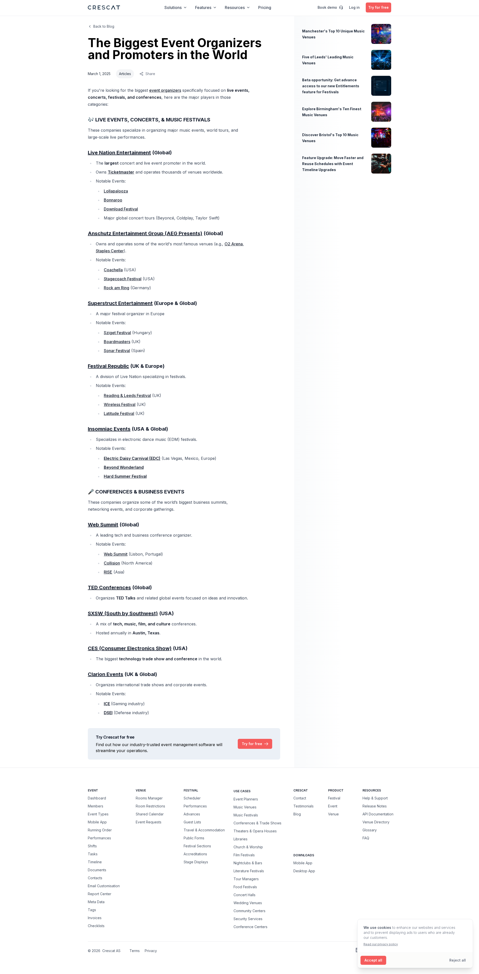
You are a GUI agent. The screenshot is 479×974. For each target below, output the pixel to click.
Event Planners (246, 799)
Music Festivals (246, 815)
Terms (134, 951)
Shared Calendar (150, 814)
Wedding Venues (248, 902)
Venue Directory (375, 822)
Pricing (264, 7)
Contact (299, 798)
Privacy (151, 951)
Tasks (93, 854)
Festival (334, 798)
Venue (333, 814)
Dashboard (97, 798)
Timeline (95, 862)
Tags (92, 910)
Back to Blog (103, 26)
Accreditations (195, 854)
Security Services (248, 918)
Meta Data (96, 902)
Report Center (99, 894)
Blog (297, 814)
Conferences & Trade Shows (257, 823)
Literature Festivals (249, 871)
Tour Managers (246, 879)
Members (95, 806)
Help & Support (375, 798)
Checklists (96, 926)
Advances (192, 814)
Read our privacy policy (380, 944)
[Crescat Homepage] (104, 7)
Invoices (95, 918)
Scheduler (192, 798)
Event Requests (148, 822)
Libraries (240, 839)
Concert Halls (244, 894)
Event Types (98, 814)
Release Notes (374, 806)
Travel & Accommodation (204, 830)
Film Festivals (244, 855)
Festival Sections (197, 846)
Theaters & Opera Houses (255, 831)
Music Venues (245, 807)
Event (332, 806)
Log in (354, 7)
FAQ (365, 838)
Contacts (95, 878)
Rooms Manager (149, 798)
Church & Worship (248, 847)
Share (150, 74)
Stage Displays (196, 862)
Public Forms (194, 838)
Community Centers (249, 910)
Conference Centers (250, 926)
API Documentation (377, 814)
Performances (99, 838)
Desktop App (304, 871)
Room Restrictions (150, 806)
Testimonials (303, 806)
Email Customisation (104, 886)
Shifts (92, 846)
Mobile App (97, 822)
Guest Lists (192, 822)
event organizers (165, 90)
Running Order (100, 830)
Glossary (369, 830)
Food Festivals (245, 886)
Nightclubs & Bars (248, 863)
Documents (97, 870)
